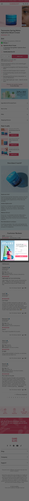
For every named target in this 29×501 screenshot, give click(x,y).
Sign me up (21, 256)
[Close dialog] (27, 241)
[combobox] (16, 251)
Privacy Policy (17, 253)
